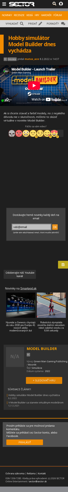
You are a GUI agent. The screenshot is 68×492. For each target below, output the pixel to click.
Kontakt (42, 473)
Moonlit (32, 364)
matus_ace (32, 59)
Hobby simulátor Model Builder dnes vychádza (34, 395)
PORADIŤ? (53, 23)
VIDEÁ (29, 15)
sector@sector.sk (38, 481)
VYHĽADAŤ (12, 23)
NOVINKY (7, 15)
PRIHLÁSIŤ (24, 442)
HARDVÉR (46, 15)
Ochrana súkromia (14, 473)
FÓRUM (57, 15)
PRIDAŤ (32, 23)
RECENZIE (19, 15)
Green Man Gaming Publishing (50, 361)
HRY (37, 15)
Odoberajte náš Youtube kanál (19, 274)
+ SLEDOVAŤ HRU (44, 380)
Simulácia (37, 367)
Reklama (31, 473)
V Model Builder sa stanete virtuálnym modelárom (36, 402)
